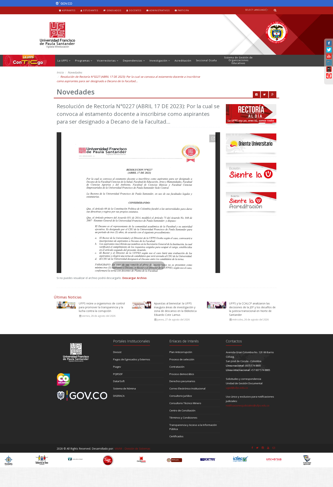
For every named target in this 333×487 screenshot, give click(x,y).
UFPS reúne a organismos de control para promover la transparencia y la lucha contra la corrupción (102, 307)
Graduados (113, 10)
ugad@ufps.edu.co (237, 387)
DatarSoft (118, 381)
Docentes (134, 10)
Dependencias (133, 60)
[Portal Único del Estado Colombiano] (63, 3)
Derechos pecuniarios (182, 381)
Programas (83, 60)
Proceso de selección (181, 359)
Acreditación (183, 60)
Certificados (176, 436)
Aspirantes (68, 10)
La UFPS (63, 60)
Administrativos (159, 10)
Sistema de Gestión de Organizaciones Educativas (238, 60)
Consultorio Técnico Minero (185, 403)
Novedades (75, 72)
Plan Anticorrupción (180, 352)
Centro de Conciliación (182, 410)
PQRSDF (118, 374)
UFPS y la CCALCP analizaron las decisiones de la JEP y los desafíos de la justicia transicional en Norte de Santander (252, 309)
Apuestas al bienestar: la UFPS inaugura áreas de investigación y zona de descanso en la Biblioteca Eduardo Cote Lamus (175, 309)
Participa (183, 10)
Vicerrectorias (107, 60)
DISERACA (118, 396)
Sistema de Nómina (124, 388)
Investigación (159, 60)
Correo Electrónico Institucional (187, 388)
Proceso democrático (181, 374)
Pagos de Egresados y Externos (131, 359)
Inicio (60, 72)
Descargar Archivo (134, 278)
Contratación (176, 366)
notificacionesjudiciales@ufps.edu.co (247, 405)
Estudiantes (90, 10)
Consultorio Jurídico (180, 396)
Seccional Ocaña (206, 60)
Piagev (117, 366)
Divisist (117, 352)
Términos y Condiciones (183, 417)
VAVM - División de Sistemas (132, 448)
